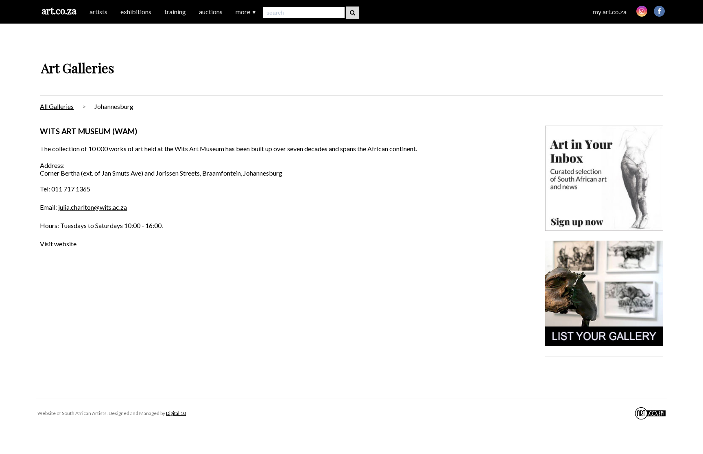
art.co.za (58, 10)
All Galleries (57, 106)
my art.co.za (610, 11)
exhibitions (135, 11)
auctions (211, 11)
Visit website (58, 244)
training (175, 11)
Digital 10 (176, 413)
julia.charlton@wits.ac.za (92, 207)
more (246, 11)
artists (98, 11)
